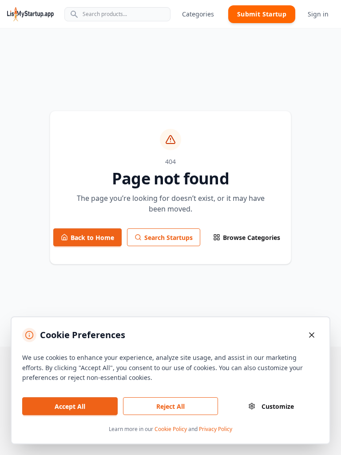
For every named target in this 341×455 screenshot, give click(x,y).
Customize (278, 406)
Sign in (318, 14)
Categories (198, 14)
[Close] (312, 335)
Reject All (170, 406)
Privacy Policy (215, 429)
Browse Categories (251, 237)
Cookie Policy (171, 429)
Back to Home (92, 237)
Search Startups (168, 237)
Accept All (70, 406)
